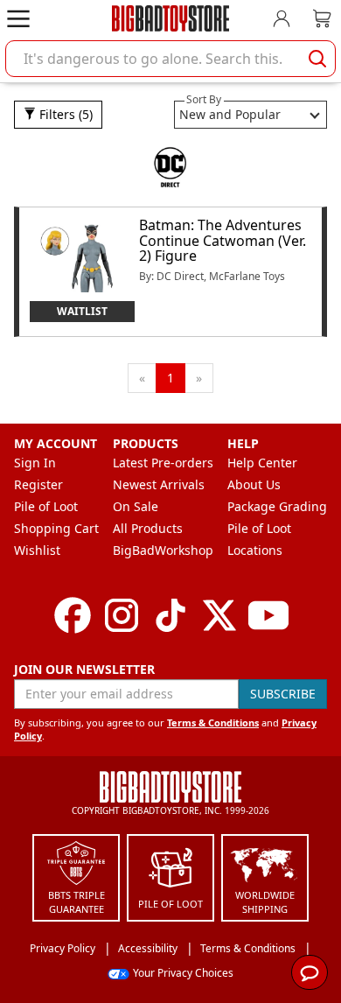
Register (38, 484)
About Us (254, 484)
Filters (64, 114)
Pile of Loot (46, 506)
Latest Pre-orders (163, 462)
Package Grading (277, 506)
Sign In (35, 462)
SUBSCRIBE (283, 693)
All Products (148, 528)
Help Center (262, 462)
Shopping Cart (56, 528)
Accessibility (147, 948)
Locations (254, 550)
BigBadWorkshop (163, 550)
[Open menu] (18, 18)
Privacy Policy (62, 948)
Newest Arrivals (159, 484)
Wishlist (37, 550)
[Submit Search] (317, 58)
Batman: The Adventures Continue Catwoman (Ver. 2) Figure (222, 240)
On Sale (135, 506)
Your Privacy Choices (183, 972)
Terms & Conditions (213, 722)
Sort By (203, 99)
